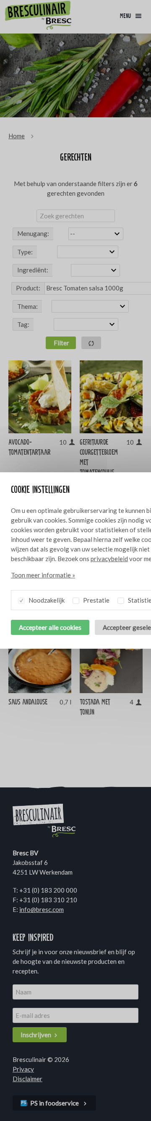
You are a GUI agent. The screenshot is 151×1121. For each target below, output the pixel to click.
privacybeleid (109, 558)
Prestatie (95, 600)
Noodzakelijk (46, 600)
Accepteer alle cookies (50, 627)
